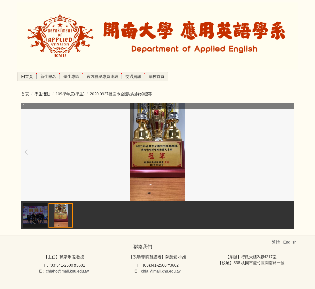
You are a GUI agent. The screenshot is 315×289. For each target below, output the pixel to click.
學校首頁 (156, 76)
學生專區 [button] (71, 76)
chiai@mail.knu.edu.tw (161, 271)
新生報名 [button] (48, 76)
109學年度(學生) (70, 94)
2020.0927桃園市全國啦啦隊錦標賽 (121, 94)
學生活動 (42, 94)
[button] (27, 152)
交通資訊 (133, 76)
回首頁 (27, 76)
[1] (35, 215)
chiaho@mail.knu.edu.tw (67, 271)
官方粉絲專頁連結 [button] (102, 76)
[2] (157, 152)
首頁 (25, 94)
